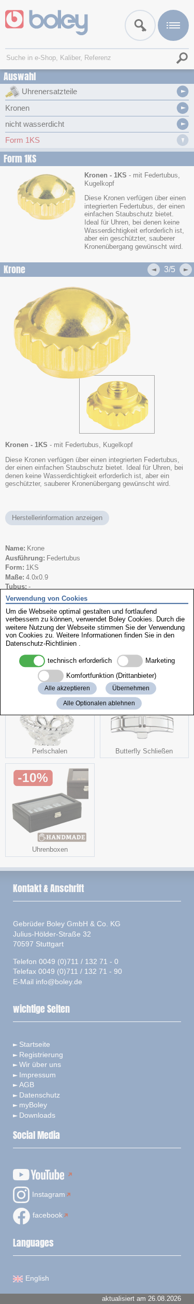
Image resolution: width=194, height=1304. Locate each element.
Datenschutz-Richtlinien (41, 643)
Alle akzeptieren (67, 688)
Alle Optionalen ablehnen (99, 703)
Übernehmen (131, 688)
